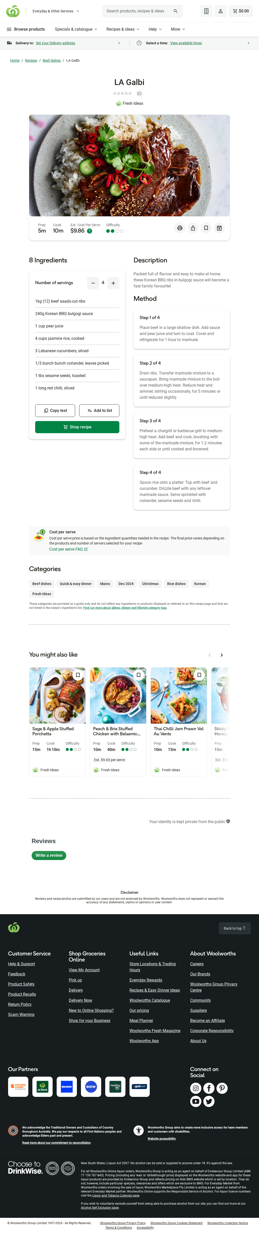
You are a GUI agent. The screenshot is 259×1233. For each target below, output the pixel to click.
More (175, 29)
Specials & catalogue (73, 29)
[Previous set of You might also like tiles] (210, 655)
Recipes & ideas (120, 29)
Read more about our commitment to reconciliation (56, 1142)
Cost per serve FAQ (66, 549)
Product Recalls (22, 994)
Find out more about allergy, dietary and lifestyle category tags (125, 608)
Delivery (76, 990)
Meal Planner (141, 1020)
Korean (200, 584)
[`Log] (220, 11)
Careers (197, 964)
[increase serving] (113, 283)
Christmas (150, 584)
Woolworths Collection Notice (227, 1223)
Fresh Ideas (133, 103)
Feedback (16, 974)
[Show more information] (90, 231)
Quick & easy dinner (76, 584)
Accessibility (145, 1227)
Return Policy (20, 1004)
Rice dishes (176, 584)
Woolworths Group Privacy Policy (123, 1223)
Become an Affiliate (207, 1020)
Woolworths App (144, 1040)
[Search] (175, 11)
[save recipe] (206, 228)
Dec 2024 (126, 584)
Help (153, 29)
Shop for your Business (89, 1020)
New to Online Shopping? (91, 1010)
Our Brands (200, 974)
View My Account (84, 970)
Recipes (31, 60)
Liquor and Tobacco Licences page (115, 1195)
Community (200, 1000)
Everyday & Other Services (53, 11)
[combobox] (142, 11)
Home (14, 60)
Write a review (51, 856)
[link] (129, 93)
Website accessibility (162, 1138)
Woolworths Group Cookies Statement (176, 1223)
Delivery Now (80, 1000)
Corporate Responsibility (212, 1030)
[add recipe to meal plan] (219, 228)
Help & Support (21, 964)
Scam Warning (21, 1014)
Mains (105, 584)
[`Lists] (206, 11)
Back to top (233, 928)
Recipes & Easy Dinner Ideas (155, 990)
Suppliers (198, 1010)
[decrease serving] (93, 283)
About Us (198, 1040)
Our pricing (139, 1010)
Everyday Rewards (146, 980)
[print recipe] (179, 228)
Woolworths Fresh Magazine (155, 1030)
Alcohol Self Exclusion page (100, 1207)
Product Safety (21, 984)
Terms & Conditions (118, 1227)
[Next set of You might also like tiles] (222, 655)
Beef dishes (52, 60)
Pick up (75, 980)
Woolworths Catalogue (150, 1000)
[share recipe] (193, 228)
